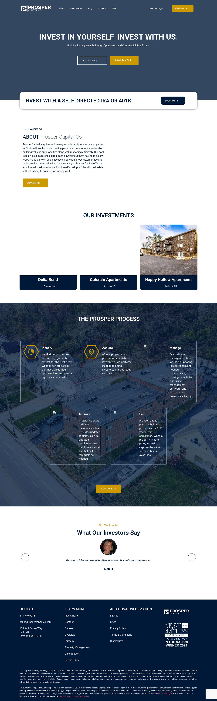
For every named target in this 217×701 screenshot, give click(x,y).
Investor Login (156, 8)
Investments (76, 8)
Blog (90, 8)
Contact (102, 8)
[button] (25, 557)
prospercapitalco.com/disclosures (74, 696)
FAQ (114, 8)
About (61, 8)
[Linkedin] (31, 643)
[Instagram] (26, 643)
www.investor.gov (164, 693)
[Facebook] (22, 643)
